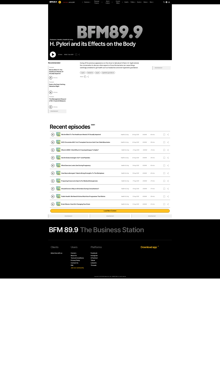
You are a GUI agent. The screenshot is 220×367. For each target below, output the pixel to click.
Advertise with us (56, 253)
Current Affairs (118, 2)
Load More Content (110, 211)
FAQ (72, 265)
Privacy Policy (75, 260)
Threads (93, 265)
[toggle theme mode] (167, 2)
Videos (145, 2)
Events (139, 2)
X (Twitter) (94, 258)
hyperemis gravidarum (108, 72)
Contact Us (74, 263)
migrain (97, 72)
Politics (132, 2)
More (151, 2)
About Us (74, 255)
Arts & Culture (108, 2)
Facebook (94, 253)
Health (126, 2)
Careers (73, 253)
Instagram (94, 255)
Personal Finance (96, 2)
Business (86, 2)
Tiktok (93, 260)
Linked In (94, 263)
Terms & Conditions (77, 258)
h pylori (83, 72)
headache (90, 72)
